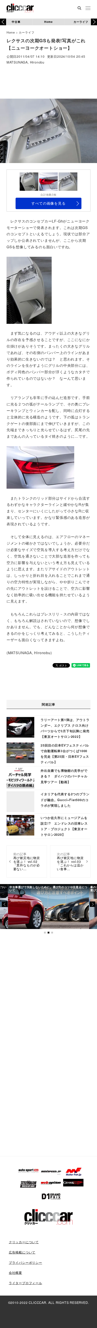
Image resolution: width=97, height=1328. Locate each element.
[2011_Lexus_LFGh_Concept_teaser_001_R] (40, 466)
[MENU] (87, 8)
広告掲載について (22, 1252)
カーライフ (81, 22)
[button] (94, 22)
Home (48, 22)
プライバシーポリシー (25, 1262)
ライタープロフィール (25, 1283)
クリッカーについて (24, 1242)
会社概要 (15, 1272)
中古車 (16, 22)
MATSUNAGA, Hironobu (25, 62)
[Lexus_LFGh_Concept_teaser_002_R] (29, 289)
